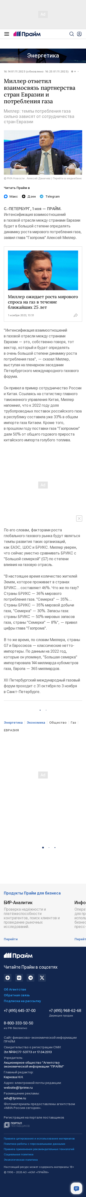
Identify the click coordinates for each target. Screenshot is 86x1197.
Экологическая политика (21, 1159)
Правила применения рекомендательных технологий (39, 1149)
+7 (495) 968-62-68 (65, 1013)
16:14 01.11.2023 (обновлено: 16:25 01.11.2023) (36, 71)
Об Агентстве (15, 989)
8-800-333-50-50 (18, 1025)
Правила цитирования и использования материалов (39, 1138)
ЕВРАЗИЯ (11, 730)
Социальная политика (18, 1154)
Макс (14, 196)
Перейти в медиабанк (67, 178)
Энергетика (43, 55)
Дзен (31, 196)
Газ (73, 722)
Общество (58, 722)
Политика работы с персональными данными (34, 1144)
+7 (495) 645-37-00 (20, 1011)
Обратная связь (17, 995)
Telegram (52, 196)
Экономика (36, 722)
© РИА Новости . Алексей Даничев (27, 178)
